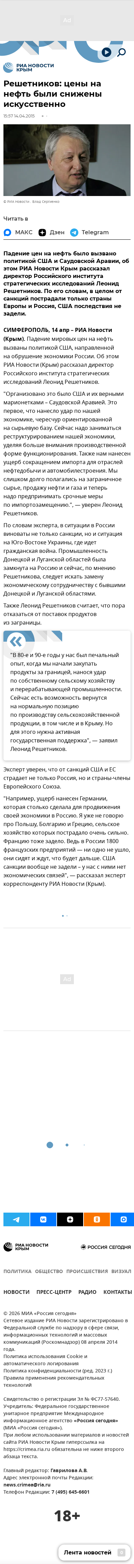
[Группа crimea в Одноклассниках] (97, 1219)
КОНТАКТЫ (117, 1293)
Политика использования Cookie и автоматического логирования (45, 1360)
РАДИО (87, 1293)
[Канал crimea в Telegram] (16, 1219)
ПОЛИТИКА (17, 1272)
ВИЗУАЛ (121, 1272)
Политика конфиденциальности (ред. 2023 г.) (57, 1371)
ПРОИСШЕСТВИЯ (87, 1272)
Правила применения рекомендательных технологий (53, 1382)
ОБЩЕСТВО (49, 1272)
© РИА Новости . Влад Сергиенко (31, 201)
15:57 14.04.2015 (19, 115)
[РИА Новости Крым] (28, 67)
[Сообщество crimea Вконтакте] (43, 1219)
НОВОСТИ (16, 1293)
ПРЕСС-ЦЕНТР (53, 1293)
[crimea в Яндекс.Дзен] (70, 1219)
